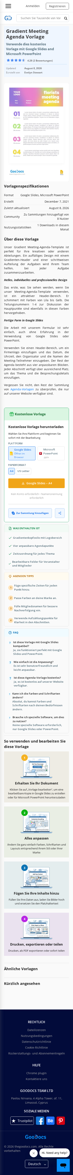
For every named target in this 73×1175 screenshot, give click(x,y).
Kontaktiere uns (36, 1079)
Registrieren (57, 6)
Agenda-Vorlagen (22, 389)
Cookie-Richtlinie (36, 1047)
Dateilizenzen (36, 1030)
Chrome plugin (36, 1073)
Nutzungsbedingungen (36, 1036)
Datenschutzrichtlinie (36, 1042)
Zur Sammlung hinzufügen (32, 513)
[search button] (66, 18)
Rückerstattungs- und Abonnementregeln (36, 1053)
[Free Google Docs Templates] (8, 18)
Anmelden (33, 6)
